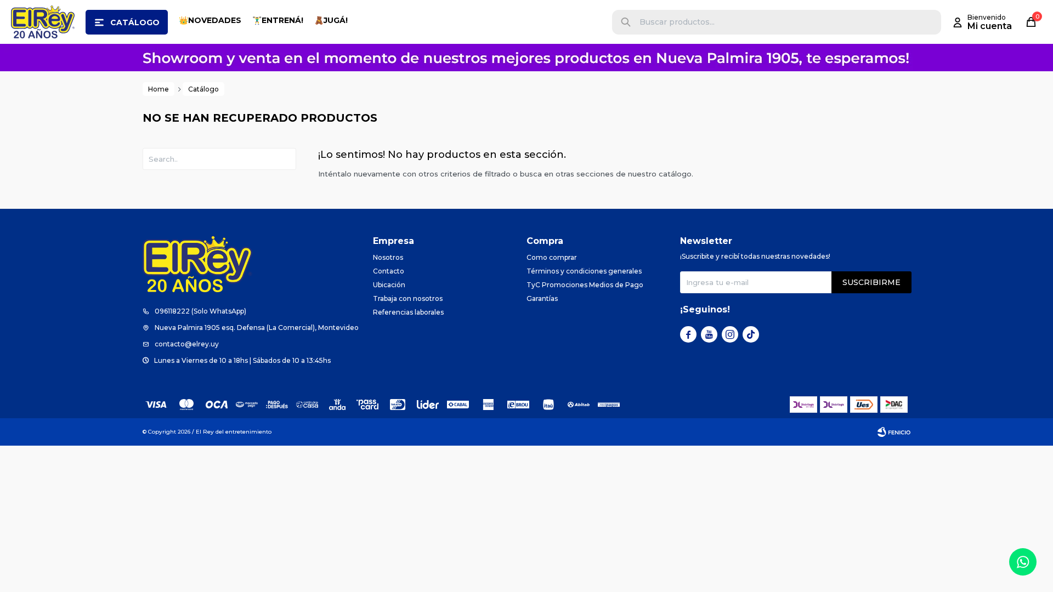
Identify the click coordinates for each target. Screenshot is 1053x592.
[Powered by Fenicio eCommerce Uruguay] (894, 432)
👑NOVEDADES (210, 20)
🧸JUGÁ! (331, 20)
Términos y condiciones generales (584, 271)
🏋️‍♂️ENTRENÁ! (277, 20)
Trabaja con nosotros (408, 298)
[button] (625, 22)
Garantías (542, 298)
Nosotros (388, 257)
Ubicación (389, 285)
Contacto (388, 271)
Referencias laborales (408, 312)
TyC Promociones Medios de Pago (584, 285)
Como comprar (551, 257)
